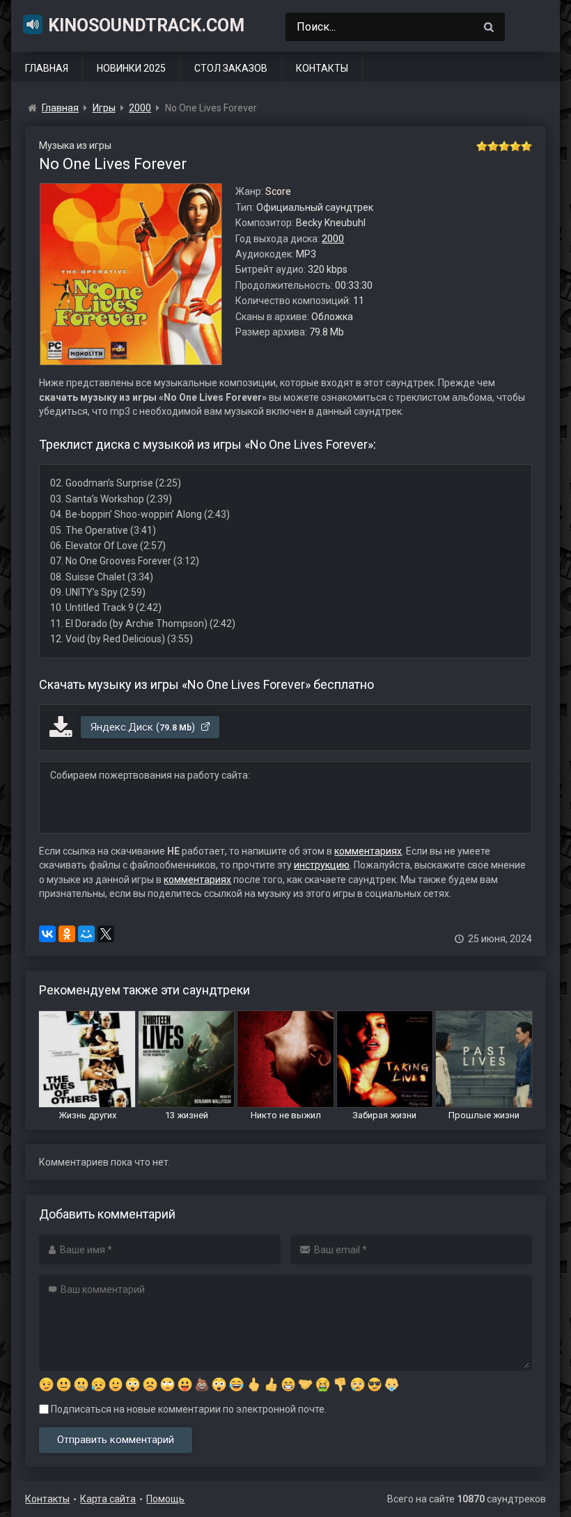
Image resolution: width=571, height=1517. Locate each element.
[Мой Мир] (86, 934)
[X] (105, 934)
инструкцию (322, 865)
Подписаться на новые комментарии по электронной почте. (188, 1409)
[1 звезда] (481, 146)
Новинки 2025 (131, 68)
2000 (333, 238)
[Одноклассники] (66, 934)
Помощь (165, 1498)
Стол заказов (230, 68)
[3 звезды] (504, 146)
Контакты (322, 68)
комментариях (368, 851)
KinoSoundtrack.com (146, 25)
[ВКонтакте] (47, 934)
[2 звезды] (493, 146)
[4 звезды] (515, 146)
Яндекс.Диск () (144, 727)
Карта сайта (108, 1498)
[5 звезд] (526, 146)
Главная (46, 68)
